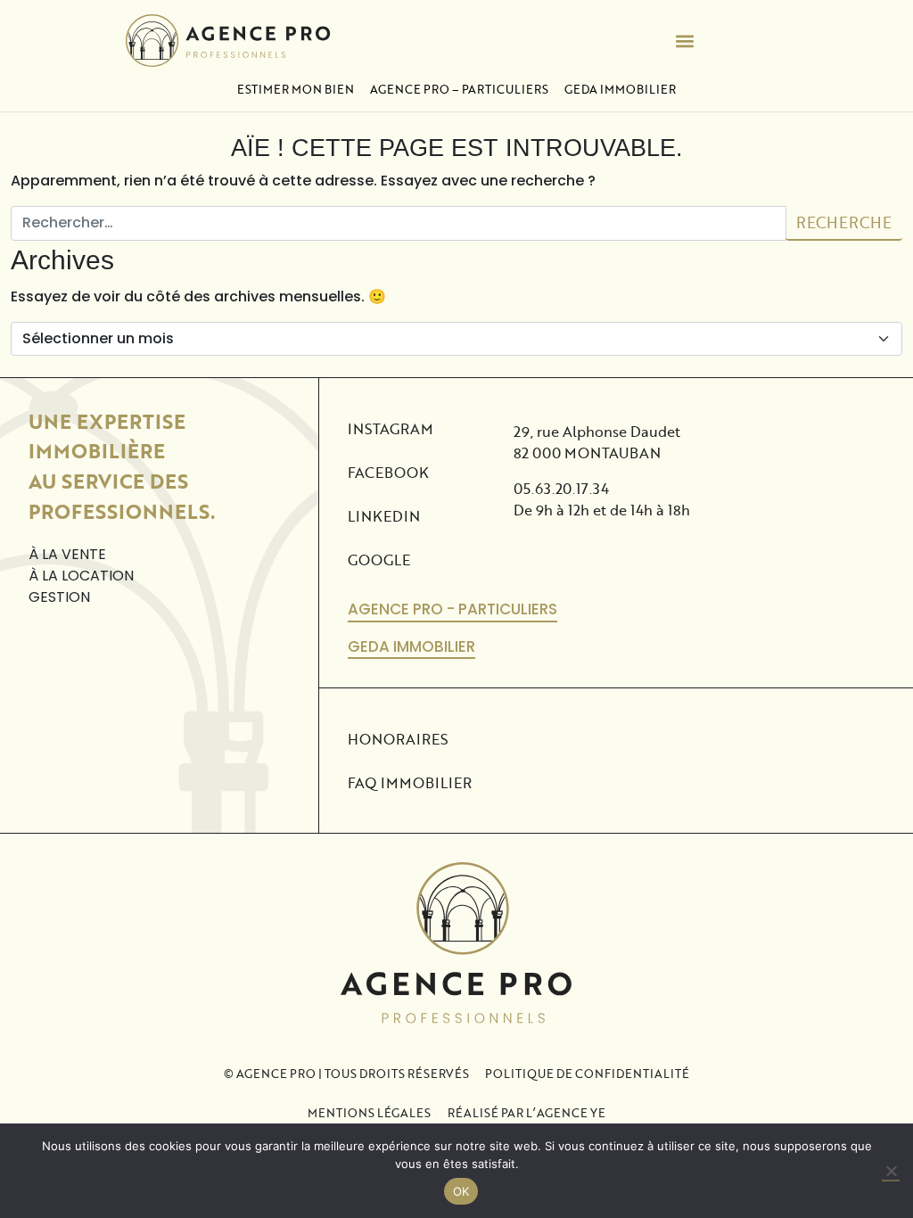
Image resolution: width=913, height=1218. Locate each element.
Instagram (390, 428)
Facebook (388, 472)
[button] (685, 40)
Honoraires (398, 738)
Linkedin (384, 516)
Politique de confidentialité (587, 1074)
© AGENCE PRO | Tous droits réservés (346, 1074)
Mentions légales (369, 1113)
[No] (891, 1171)
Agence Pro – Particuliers (459, 89)
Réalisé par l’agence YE (526, 1113)
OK (461, 1191)
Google (379, 559)
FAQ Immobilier (410, 782)
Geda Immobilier (620, 89)
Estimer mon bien (295, 89)
